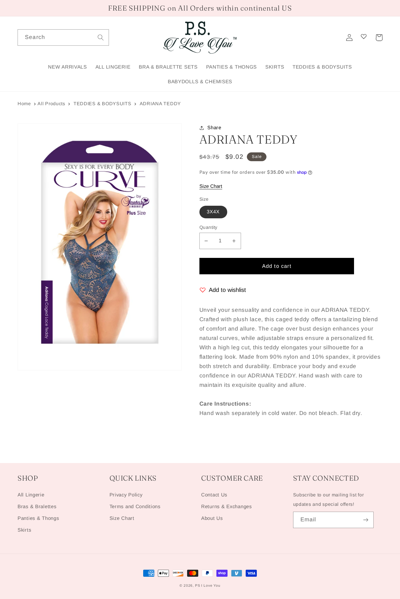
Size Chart (210, 186)
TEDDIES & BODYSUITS (102, 103)
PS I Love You (207, 585)
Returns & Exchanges (226, 506)
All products (51, 103)
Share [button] (214, 127)
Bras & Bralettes (37, 506)
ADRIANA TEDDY (160, 103)
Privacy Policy (126, 495)
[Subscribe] (365, 520)
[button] (379, 37)
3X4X (213, 212)
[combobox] (63, 37)
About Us (212, 518)
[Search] (101, 37)
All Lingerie (31, 495)
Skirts (24, 530)
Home (24, 103)
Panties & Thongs (38, 518)
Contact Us (214, 495)
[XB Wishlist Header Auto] (363, 36)
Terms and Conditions (135, 506)
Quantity (208, 227)
